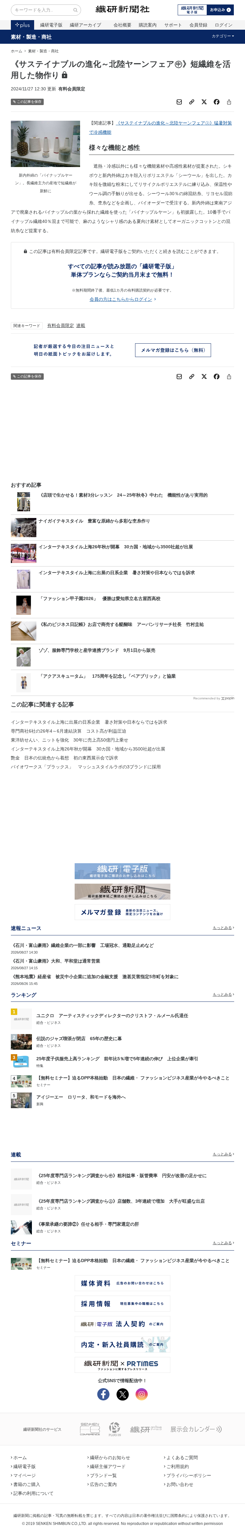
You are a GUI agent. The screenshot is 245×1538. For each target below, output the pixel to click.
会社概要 (122, 24)
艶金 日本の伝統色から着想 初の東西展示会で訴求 (64, 757)
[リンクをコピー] (192, 102)
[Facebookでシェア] (217, 102)
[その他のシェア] (229, 102)
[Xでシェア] (204, 102)
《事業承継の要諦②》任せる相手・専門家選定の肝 (87, 1224)
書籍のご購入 (26, 1484)
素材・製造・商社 (31, 37)
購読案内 (148, 24)
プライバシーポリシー (189, 1475)
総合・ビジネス (48, 1022)
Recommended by (206, 698)
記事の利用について (33, 1493)
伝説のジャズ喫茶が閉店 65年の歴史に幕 (79, 1038)
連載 (80, 325)
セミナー (43, 1085)
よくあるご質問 (182, 1457)
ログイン (224, 24)
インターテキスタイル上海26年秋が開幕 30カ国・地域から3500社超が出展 (88, 748)
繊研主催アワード (108, 1466)
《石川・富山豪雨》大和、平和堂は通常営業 (55, 960)
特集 (39, 1066)
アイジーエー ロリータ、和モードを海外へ (81, 1097)
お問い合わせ (180, 1484)
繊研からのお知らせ (110, 1457)
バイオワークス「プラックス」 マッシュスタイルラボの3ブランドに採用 (86, 766)
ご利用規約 (178, 1466)
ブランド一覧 (103, 1475)
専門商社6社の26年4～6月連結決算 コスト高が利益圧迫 (68, 731)
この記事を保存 (29, 101)
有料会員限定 (60, 325)
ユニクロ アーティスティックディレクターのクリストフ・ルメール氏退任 (112, 1015)
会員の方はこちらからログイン (121, 299)
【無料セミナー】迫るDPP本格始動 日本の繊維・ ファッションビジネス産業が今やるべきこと (133, 1077)
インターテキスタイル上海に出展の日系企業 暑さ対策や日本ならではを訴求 (89, 722)
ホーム (16, 51)
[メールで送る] (179, 102)
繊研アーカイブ (85, 24)
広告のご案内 (103, 1484)
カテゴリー (221, 36)
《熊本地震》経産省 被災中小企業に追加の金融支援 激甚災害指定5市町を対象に (95, 976)
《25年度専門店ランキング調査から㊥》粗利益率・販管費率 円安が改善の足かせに (121, 1175)
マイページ (24, 1475)
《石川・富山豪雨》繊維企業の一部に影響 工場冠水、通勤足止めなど (82, 945)
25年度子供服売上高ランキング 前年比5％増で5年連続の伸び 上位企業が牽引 (117, 1058)
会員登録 (198, 24)
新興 (39, 1104)
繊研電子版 (51, 24)
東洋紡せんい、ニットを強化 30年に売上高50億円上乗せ (69, 739)
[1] (21, 1018)
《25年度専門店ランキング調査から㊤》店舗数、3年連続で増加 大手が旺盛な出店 (120, 1201)
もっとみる (222, 927)
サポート (173, 24)
